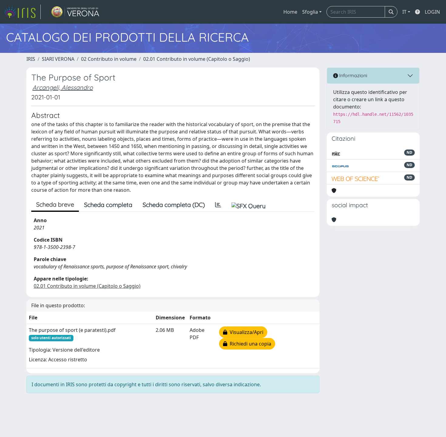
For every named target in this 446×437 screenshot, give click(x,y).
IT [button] (404, 12)
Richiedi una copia (249, 343)
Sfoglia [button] (310, 12)
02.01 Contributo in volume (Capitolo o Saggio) (196, 59)
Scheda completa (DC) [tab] (174, 204)
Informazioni (352, 75)
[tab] (218, 204)
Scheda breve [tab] (55, 204)
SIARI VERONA (58, 59)
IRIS (30, 59)
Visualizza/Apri (245, 332)
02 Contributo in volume (109, 59)
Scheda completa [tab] (108, 204)
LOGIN (432, 12)
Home (290, 12)
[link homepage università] (75, 12)
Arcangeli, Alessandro (62, 87)
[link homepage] (22, 12)
